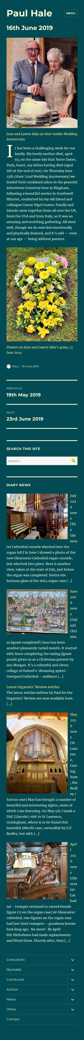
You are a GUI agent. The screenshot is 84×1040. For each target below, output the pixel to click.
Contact (13, 1019)
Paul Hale (29, 13)
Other (11, 1009)
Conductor (15, 979)
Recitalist (14, 970)
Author (12, 989)
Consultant (16, 960)
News (11, 999)
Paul (15, 366)
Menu (70, 13)
